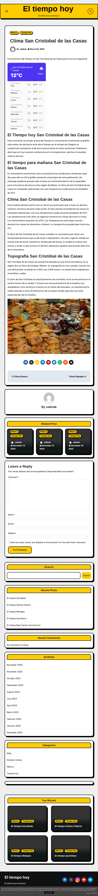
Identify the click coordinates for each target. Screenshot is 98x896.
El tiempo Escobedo (16, 598)
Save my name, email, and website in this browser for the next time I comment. (48, 542)
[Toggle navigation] (7, 11)
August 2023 (13, 692)
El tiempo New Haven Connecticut (23, 625)
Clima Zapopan (76, 376)
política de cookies (59, 890)
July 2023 (12, 699)
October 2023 (13, 678)
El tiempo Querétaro (16, 618)
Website (12, 533)
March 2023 (13, 712)
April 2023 (12, 705)
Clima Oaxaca (21, 376)
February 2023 (14, 719)
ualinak (23, 49)
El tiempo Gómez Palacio (19, 605)
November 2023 (14, 672)
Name (11, 515)
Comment (13, 477)
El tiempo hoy (48, 8)
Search (49, 567)
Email (11, 524)
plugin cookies (92, 893)
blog (9, 753)
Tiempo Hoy (26, 33)
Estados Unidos (14, 760)
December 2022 (15, 732)
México (14, 33)
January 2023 (14, 726)
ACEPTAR (49, 892)
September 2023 (15, 685)
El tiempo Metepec (16, 612)
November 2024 (15, 665)
